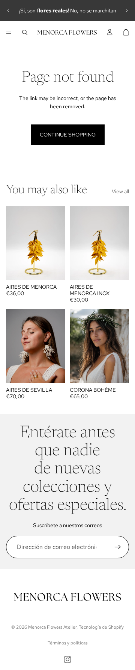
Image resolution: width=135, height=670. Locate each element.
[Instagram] (67, 659)
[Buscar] (24, 32)
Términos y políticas (67, 643)
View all (120, 191)
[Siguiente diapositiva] (126, 10)
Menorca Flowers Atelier (52, 627)
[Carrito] (126, 32)
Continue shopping (68, 134)
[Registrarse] (118, 547)
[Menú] (8, 32)
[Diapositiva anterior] (8, 10)
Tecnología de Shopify (101, 627)
